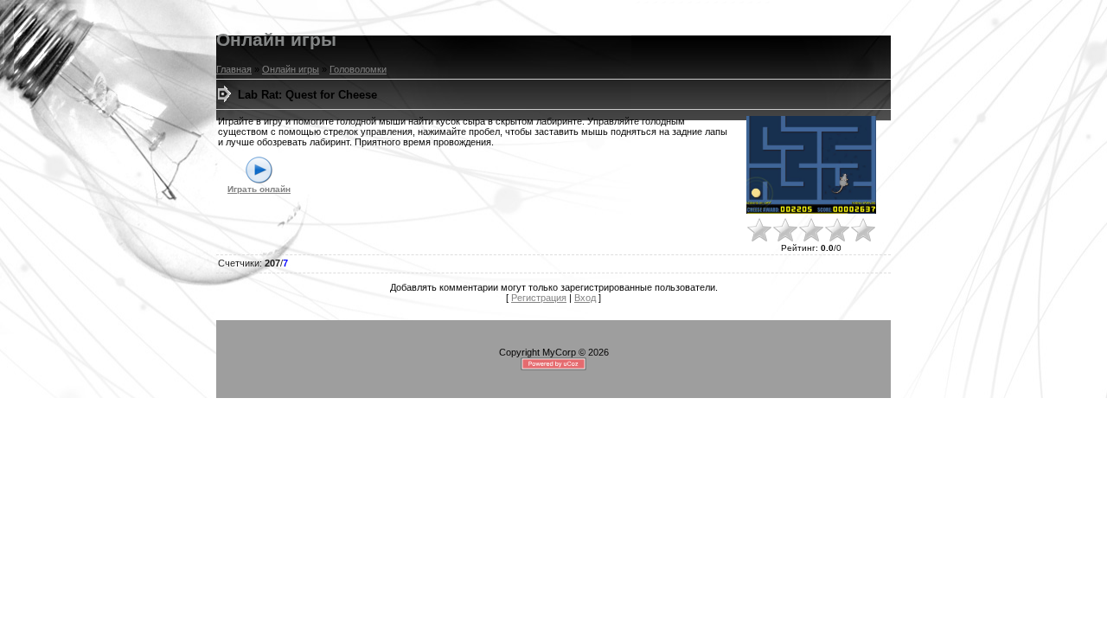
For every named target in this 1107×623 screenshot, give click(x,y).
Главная (234, 69)
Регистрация (538, 297)
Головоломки (358, 69)
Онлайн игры (290, 69)
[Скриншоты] (811, 165)
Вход (585, 297)
